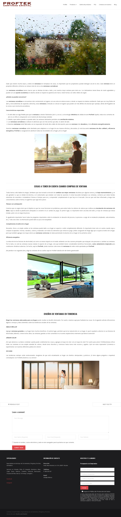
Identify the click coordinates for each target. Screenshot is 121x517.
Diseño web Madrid (21, 514)
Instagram (9, 483)
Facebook (9, 479)
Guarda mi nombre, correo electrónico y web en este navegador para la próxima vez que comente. (44, 442)
